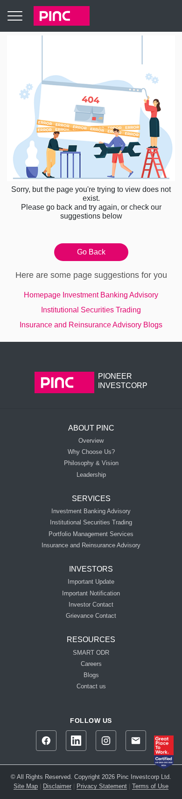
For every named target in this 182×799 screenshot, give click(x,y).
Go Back (91, 252)
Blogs (152, 325)
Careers (91, 663)
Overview (91, 440)
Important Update (91, 581)
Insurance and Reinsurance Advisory (80, 325)
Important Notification (91, 593)
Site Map (26, 786)
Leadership (91, 474)
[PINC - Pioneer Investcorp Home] (56, 16)
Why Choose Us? (91, 451)
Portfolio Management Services (91, 533)
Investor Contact (91, 604)
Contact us (91, 686)
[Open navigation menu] (14, 16)
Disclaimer (57, 786)
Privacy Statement (102, 786)
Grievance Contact (91, 615)
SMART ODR (91, 652)
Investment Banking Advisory (110, 295)
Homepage (42, 295)
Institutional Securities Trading (91, 310)
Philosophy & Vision (91, 463)
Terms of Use (150, 786)
